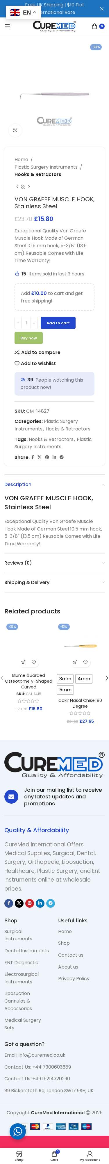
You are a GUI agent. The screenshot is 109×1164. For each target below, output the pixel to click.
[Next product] (29, 187)
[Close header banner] (101, 8)
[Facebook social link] (33, 457)
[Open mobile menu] (7, 26)
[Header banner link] (46, 8)
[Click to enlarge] (15, 130)
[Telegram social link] (61, 457)
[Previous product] (17, 187)
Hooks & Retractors (38, 174)
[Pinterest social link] (47, 457)
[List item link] (26, 935)
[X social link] (39, 457)
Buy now (28, 338)
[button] (24, 662)
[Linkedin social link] (54, 457)
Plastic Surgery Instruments (46, 167)
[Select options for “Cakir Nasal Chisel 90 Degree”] (75, 662)
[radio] (65, 678)
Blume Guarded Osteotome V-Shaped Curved (28, 681)
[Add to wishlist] (34, 662)
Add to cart (58, 323)
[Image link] (54, 764)
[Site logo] (54, 25)
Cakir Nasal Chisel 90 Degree (80, 703)
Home (21, 159)
